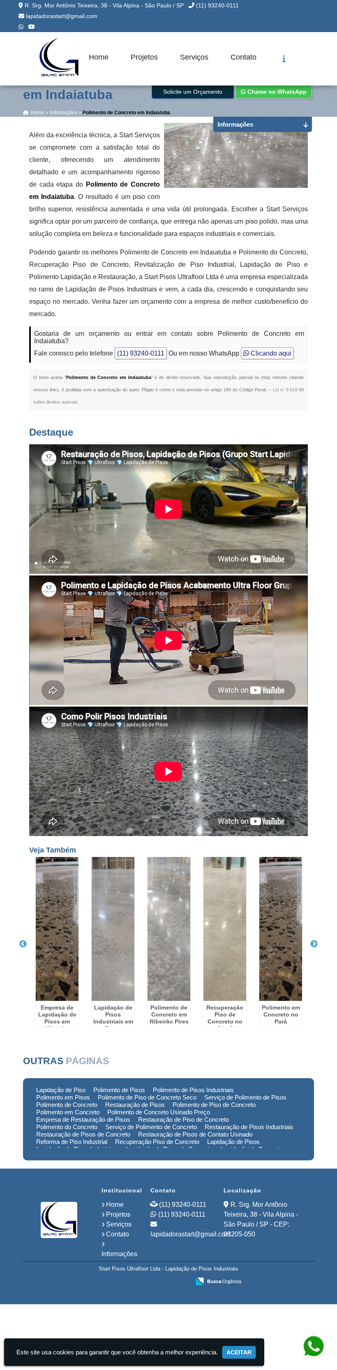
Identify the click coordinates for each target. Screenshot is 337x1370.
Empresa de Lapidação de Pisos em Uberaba (57, 1018)
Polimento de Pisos (119, 1089)
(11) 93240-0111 (217, 5)
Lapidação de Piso (60, 1089)
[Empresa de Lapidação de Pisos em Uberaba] (57, 929)
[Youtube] (31, 26)
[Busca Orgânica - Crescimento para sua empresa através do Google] (218, 1280)
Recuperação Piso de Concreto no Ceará (224, 1018)
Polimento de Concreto (66, 1104)
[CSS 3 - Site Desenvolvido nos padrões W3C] (152, 1282)
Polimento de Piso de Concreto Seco (147, 1097)
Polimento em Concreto (67, 1112)
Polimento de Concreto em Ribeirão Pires (169, 1014)
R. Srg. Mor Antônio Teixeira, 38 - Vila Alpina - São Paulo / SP (104, 5)
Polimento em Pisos (63, 1097)
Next (314, 944)
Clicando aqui (270, 353)
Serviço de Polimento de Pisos (245, 1097)
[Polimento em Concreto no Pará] (280, 929)
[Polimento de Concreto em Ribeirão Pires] (169, 929)
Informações (119, 1253)
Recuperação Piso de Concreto (157, 1141)
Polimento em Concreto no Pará (281, 1014)
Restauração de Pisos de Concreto (83, 1134)
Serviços (194, 57)
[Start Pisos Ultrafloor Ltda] (59, 1220)
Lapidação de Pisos (233, 1141)
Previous (23, 944)
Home (98, 57)
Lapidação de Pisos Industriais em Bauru (113, 1018)
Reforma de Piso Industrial (71, 1141)
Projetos (144, 57)
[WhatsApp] (20, 26)
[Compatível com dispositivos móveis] (180, 1282)
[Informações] (284, 58)
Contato (243, 57)
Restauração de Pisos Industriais (249, 1126)
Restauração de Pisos (135, 1104)
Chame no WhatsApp (276, 91)
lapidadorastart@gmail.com (61, 16)
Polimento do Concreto (66, 1126)
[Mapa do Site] (102, 1282)
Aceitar (239, 1352)
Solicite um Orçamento (192, 91)
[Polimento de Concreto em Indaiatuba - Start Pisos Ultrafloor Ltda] (59, 58)
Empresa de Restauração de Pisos (83, 1119)
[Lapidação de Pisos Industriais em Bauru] (113, 929)
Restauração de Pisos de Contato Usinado (195, 1134)
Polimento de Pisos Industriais (193, 1089)
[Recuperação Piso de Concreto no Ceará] (224, 929)
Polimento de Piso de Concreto (214, 1104)
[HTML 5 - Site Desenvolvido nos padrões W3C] (123, 1282)
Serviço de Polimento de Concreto (151, 1126)
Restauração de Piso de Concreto (183, 1119)
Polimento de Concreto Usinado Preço (158, 1112)
